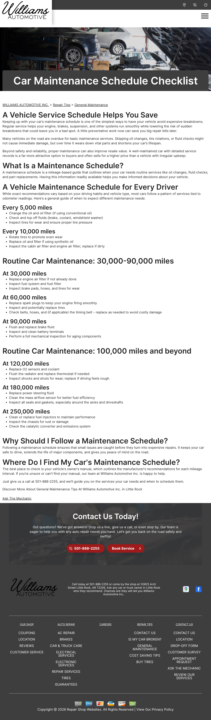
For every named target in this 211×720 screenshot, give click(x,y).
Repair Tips (61, 105)
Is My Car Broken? (144, 639)
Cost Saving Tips (144, 655)
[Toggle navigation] (205, 15)
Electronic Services (66, 663)
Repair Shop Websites (84, 709)
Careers (105, 624)
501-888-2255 (46, 481)
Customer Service (27, 652)
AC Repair (66, 633)
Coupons (26, 633)
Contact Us (145, 633)
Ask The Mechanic (16, 498)
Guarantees (66, 684)
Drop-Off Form (184, 646)
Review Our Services (184, 676)
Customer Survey (184, 652)
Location (26, 639)
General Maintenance (91, 105)
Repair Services (66, 672)
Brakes (66, 639)
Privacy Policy (163, 709)
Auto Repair (66, 624)
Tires (66, 678)
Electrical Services (66, 653)
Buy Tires (144, 662)
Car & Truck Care (66, 646)
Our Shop (27, 624)
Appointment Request (184, 660)
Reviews (26, 646)
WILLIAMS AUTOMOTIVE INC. (25, 105)
